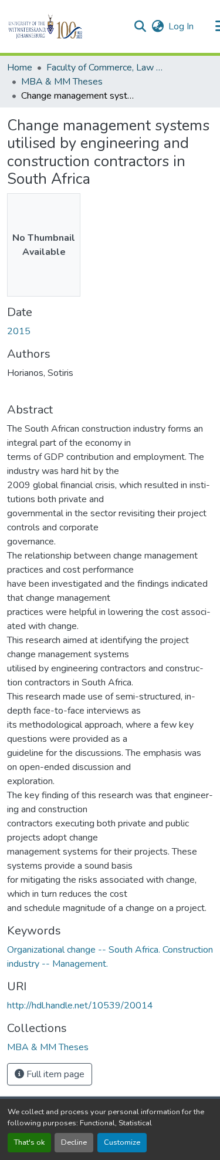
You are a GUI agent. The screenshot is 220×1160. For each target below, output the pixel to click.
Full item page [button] (54, 1074)
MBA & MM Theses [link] (62, 81)
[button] (65, 26)
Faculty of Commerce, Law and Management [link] (105, 67)
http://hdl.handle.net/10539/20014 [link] (80, 1005)
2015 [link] (19, 331)
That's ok (29, 1142)
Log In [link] (181, 26)
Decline (74, 1142)
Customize (122, 1142)
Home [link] (19, 67)
